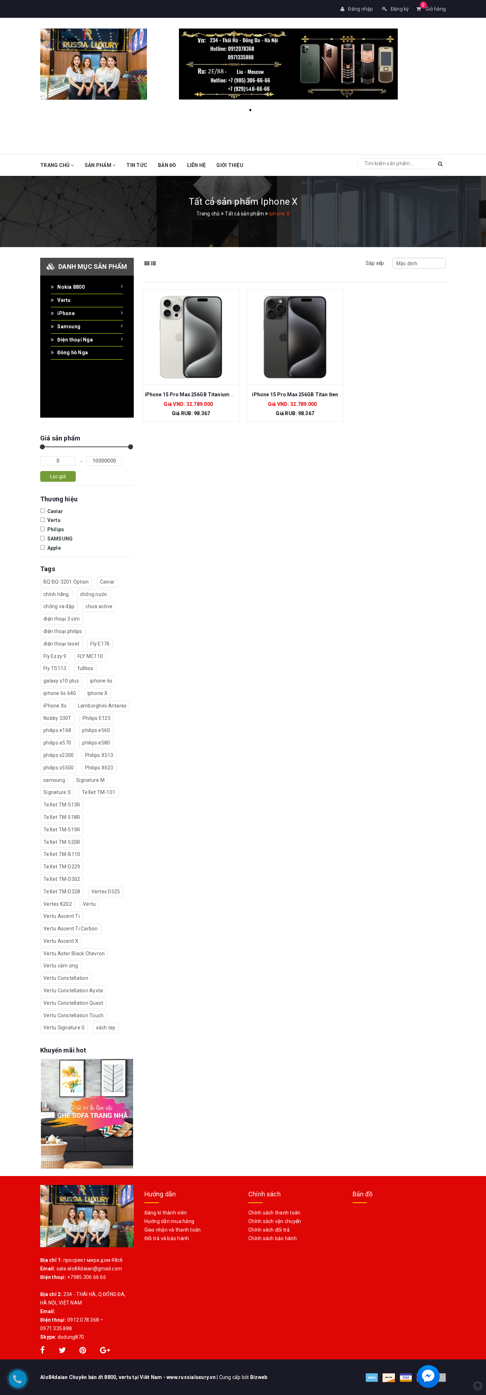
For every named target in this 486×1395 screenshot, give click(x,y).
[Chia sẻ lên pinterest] (83, 1351)
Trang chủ (55, 165)
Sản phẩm (98, 165)
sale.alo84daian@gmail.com (89, 1268)
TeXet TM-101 (98, 792)
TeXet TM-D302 (61, 879)
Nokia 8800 (71, 287)
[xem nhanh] (198, 340)
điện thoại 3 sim (61, 619)
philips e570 (57, 743)
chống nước (93, 594)
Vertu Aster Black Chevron (74, 953)
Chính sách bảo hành (272, 1238)
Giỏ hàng (434, 9)
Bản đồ (167, 165)
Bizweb (259, 1377)
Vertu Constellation (65, 978)
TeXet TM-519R (61, 829)
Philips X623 (99, 767)
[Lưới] (147, 268)
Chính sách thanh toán (274, 1213)
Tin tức (136, 165)
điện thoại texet (61, 644)
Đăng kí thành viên (165, 1213)
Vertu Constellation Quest (73, 1003)
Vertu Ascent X (61, 941)
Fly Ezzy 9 (55, 656)
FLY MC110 (90, 656)
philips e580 (96, 743)
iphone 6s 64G (59, 693)
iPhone (66, 313)
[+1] (105, 1351)
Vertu (63, 300)
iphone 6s (101, 681)
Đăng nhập (360, 9)
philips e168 (57, 730)
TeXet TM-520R (61, 842)
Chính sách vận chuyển (274, 1221)
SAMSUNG (59, 539)
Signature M (90, 780)
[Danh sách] (153, 268)
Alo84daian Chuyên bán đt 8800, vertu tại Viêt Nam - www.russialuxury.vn (128, 1377)
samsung (54, 780)
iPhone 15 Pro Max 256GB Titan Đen (295, 394)
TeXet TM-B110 (61, 854)
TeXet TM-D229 (61, 866)
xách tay (106, 1027)
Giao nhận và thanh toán (172, 1230)
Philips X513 (99, 755)
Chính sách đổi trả (269, 1230)
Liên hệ (196, 165)
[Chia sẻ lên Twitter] (63, 1351)
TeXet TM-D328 (61, 891)
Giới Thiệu (229, 165)
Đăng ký (400, 9)
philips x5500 (58, 767)
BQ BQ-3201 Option (66, 582)
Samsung (68, 326)
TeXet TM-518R (61, 817)
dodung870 (71, 1337)
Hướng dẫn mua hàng (169, 1221)
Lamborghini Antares (102, 706)
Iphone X (98, 693)
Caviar (54, 511)
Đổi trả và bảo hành (166, 1238)
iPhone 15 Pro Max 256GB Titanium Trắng (195, 394)
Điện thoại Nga (75, 340)
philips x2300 (58, 755)
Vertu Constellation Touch (73, 1015)
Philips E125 (97, 718)
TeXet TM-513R (61, 805)
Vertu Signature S (64, 1027)
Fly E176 (100, 644)
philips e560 (96, 730)
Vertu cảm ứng (60, 965)
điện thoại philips (62, 631)
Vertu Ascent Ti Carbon (70, 928)
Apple (53, 548)
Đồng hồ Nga (72, 352)
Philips (55, 529)
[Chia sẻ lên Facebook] (43, 1351)
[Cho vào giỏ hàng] (183, 340)
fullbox (86, 668)
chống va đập (58, 606)
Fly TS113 (54, 668)
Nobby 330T (57, 718)
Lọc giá (58, 476)
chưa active (98, 606)
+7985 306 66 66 (86, 1277)
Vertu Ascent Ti (61, 916)
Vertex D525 (105, 891)
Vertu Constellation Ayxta (73, 990)
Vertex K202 (57, 904)
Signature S (57, 792)
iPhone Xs (55, 706)
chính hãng (56, 594)
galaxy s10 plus (61, 681)
